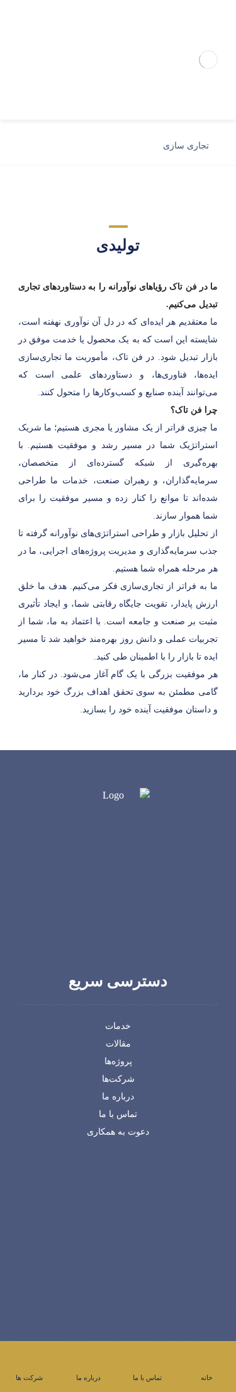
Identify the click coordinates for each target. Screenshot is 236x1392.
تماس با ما (118, 1114)
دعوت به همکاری (118, 1132)
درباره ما (118, 1096)
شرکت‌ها (118, 1079)
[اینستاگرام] (109, 925)
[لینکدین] (127, 925)
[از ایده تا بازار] (208, 60)
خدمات (118, 1026)
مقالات (118, 1043)
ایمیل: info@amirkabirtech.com (111, 1246)
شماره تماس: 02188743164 (111, 1228)
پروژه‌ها (118, 1061)
